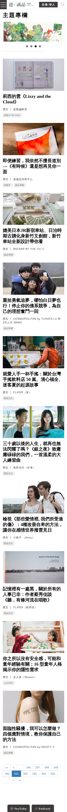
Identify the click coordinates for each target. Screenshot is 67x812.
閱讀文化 (8, 398)
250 (7, 773)
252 (25, 773)
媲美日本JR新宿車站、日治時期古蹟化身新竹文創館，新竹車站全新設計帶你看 (32, 236)
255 (53, 773)
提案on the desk (12, 115)
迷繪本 (7, 185)
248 (46, 767)
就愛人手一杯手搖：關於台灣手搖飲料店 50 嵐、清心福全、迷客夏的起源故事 (33, 379)
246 (28, 767)
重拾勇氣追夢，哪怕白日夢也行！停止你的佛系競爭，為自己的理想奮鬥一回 (32, 306)
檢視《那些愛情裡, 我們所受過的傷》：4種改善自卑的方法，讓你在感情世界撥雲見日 (33, 524)
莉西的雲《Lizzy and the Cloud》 (27, 99)
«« (6, 767)
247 (37, 767)
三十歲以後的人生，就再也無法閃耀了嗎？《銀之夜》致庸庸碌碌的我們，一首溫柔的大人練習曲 (32, 452)
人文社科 (8, 683)
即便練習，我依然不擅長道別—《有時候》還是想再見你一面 (32, 166)
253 (34, 773)
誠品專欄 (19, 185)
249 (56, 767)
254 (44, 773)
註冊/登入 (48, 4)
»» (19, 780)
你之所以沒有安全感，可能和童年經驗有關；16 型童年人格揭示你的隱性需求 (32, 664)
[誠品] (21, 4)
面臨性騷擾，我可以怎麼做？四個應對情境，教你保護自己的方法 (32, 734)
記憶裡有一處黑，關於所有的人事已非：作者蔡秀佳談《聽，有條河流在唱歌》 (32, 594)
